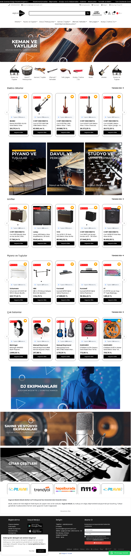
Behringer (14, 345)
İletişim (105, 5)
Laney (12, 232)
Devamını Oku (65, 511)
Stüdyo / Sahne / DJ (108, 22)
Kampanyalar (85, 5)
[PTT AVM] (18, 489)
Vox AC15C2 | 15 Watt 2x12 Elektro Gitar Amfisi (41, 235)
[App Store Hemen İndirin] (40, 531)
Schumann (14, 288)
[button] (119, 13)
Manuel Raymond (40, 345)
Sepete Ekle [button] (18, 132)
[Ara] (87, 13)
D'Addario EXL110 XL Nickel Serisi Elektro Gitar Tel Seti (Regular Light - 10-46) (112, 349)
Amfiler (11, 199)
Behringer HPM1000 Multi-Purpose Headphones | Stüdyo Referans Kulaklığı (17, 349)
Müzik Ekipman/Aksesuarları (65, 24)
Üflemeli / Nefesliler (79, 22)
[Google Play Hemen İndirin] (40, 525)
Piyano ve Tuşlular (29, 22)
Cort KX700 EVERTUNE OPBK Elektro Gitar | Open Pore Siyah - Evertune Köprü (40, 124)
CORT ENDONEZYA (40, 121)
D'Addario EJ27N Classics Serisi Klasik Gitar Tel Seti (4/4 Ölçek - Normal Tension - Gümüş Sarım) (89, 349)
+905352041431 (15, 5)
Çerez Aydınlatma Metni (36, 544)
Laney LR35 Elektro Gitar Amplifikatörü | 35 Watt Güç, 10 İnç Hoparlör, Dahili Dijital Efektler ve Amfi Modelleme (18, 235)
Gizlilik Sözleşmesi (14, 529)
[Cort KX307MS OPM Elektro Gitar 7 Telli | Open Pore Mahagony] (65, 104)
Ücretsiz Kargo (14, 97)
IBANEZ (12, 121)
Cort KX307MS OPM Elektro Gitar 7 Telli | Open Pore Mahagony (64, 124)
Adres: (58, 531)
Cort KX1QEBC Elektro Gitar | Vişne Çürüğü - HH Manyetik (112, 124)
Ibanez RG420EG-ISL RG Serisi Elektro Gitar (18, 124)
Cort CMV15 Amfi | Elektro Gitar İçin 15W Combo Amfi (111, 235)
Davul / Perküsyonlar (46, 22)
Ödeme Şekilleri (13, 524)
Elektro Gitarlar (15, 88)
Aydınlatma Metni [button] (98, 539)
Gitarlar (17, 22)
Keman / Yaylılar (63, 22)
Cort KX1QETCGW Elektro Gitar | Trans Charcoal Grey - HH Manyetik (88, 124)
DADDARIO (84, 345)
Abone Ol (98, 543)
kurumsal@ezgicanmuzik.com (32, 5)
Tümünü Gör (117, 88)
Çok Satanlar (14, 312)
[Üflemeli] (65, 45)
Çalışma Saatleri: (62, 535)
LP (104, 288)
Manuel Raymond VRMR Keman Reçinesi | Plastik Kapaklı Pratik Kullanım (41, 349)
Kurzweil (60, 288)
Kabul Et (41, 551)
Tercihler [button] (31, 551)
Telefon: (59, 524)
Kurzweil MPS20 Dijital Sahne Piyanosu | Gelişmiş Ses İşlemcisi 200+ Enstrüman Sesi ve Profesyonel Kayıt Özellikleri (88, 292)
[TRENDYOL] (42, 489)
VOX (35, 232)
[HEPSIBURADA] (65, 489)
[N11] (89, 489)
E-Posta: (59, 526)
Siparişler (96, 5)
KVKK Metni (12, 527)
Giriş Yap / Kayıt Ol (116, 5)
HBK (34, 288)
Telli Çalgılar (93, 22)
